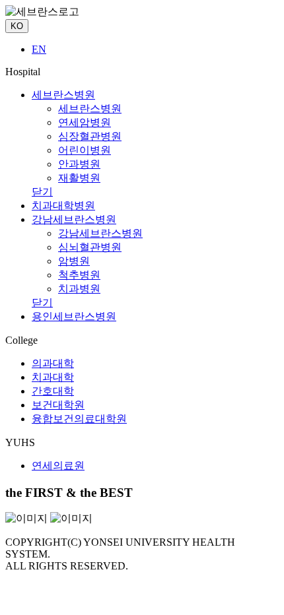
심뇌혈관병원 (90, 247)
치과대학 (53, 377)
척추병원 (79, 274)
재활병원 (79, 177)
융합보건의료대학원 (79, 418)
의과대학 (53, 363)
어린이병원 (84, 150)
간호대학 (53, 391)
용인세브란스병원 (74, 316)
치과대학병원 (63, 205)
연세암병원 (84, 122)
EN (39, 49)
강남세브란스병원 (74, 219)
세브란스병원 (63, 94)
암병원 (74, 261)
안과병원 (79, 164)
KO (17, 26)
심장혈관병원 (90, 136)
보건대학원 (58, 404)
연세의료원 (58, 465)
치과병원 (79, 288)
